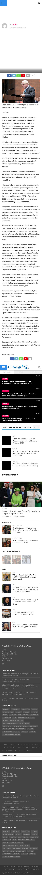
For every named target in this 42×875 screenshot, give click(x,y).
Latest (21, 372)
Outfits (16, 731)
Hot (19, 715)
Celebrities (26, 709)
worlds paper (23, 717)
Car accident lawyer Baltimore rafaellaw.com (20, 726)
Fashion (34, 709)
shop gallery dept (17, 720)
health (25, 715)
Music (27, 723)
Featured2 (15, 709)
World (12, 744)
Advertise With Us (9, 652)
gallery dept (21, 729)
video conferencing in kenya (13, 723)
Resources (6, 660)
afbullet (14, 25)
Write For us (6, 656)
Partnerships (7, 658)
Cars (32, 717)
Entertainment (8, 712)
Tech (14, 717)
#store (30, 729)
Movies (5, 715)
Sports (34, 712)
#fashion (13, 715)
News (20, 744)
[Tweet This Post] (14, 75)
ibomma (5, 720)
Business (26, 712)
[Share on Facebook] (9, 75)
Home (6, 744)
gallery (18, 712)
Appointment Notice (9, 654)
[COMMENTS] (32, 75)
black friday (7, 731)
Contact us (36, 747)
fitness (32, 731)
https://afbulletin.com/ (11, 734)
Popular (35, 372)
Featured (7, 372)
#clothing (34, 715)
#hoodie (25, 731)
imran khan (7, 717)
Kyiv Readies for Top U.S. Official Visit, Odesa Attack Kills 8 (18, 427)
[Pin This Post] (23, 75)
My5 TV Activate (8, 729)
